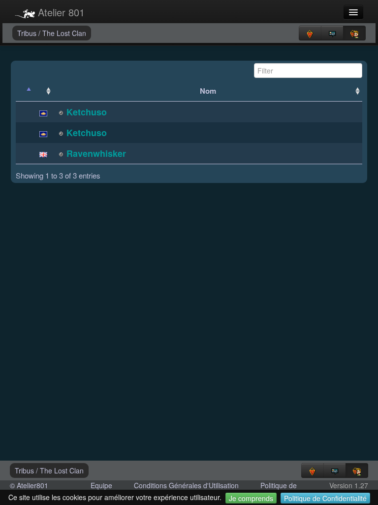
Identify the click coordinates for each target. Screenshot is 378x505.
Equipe (101, 485)
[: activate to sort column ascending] (43, 91)
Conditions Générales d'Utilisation (186, 485)
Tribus (27, 33)
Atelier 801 (60, 12)
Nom (208, 90)
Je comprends (251, 498)
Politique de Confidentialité (325, 498)
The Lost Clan (64, 33)
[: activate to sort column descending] (24, 91)
